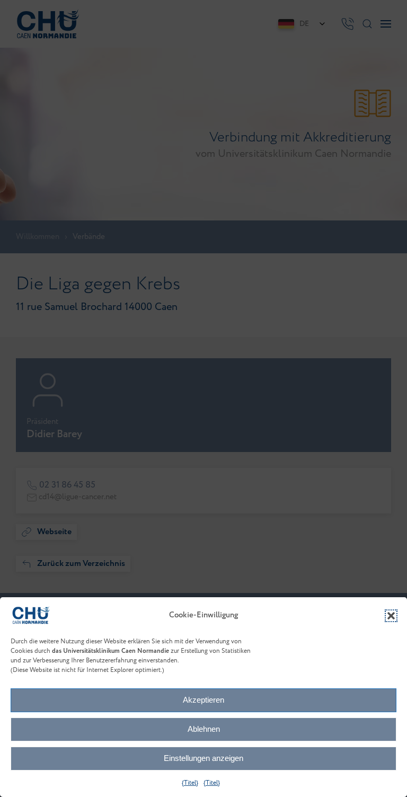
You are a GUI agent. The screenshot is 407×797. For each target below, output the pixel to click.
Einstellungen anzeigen (203, 758)
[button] (391, 615)
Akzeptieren (203, 699)
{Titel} (190, 782)
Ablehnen (204, 728)
